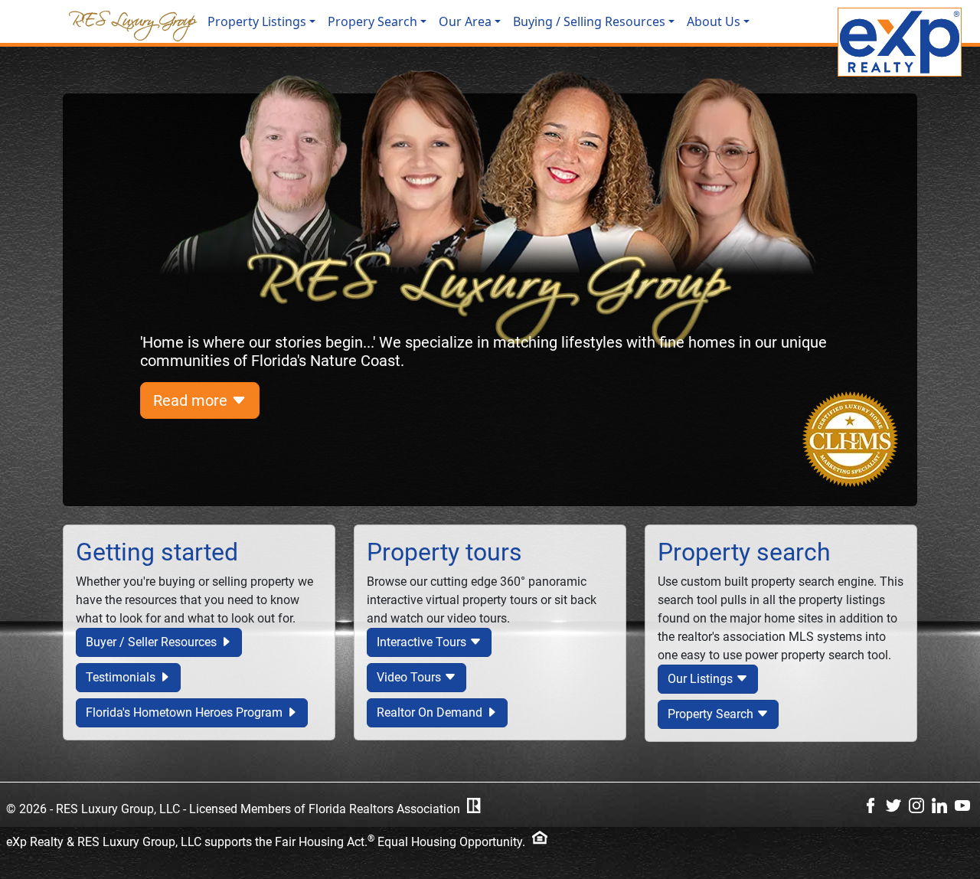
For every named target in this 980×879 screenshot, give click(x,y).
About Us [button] (713, 21)
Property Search (712, 714)
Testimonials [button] (122, 677)
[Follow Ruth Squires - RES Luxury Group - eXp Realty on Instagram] (916, 805)
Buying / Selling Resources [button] (589, 21)
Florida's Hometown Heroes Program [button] (186, 712)
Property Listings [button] (256, 21)
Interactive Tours (423, 642)
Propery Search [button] (372, 21)
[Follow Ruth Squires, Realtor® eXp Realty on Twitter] (893, 805)
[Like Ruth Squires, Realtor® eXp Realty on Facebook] (870, 805)
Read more (192, 400)
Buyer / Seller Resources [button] (153, 642)
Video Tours (410, 677)
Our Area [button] (465, 21)
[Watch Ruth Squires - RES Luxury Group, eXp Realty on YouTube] (962, 805)
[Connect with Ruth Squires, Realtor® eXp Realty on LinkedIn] (939, 805)
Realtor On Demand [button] (431, 712)
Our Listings (702, 679)
